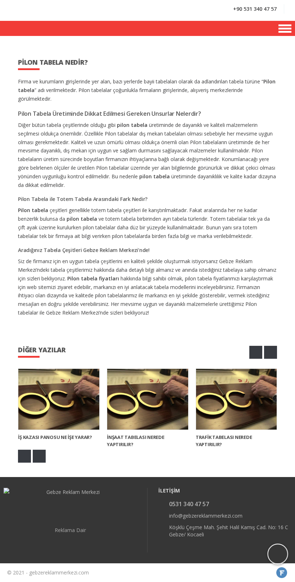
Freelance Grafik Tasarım (272, 572)
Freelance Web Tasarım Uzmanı (282, 572)
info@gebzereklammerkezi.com (205, 515)
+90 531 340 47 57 (255, 8)
